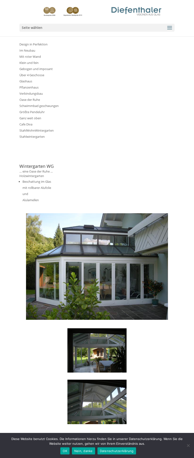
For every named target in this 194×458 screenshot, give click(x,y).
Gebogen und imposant (36, 69)
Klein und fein (29, 63)
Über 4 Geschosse (31, 75)
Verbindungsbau (31, 93)
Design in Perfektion (33, 44)
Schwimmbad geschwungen (39, 106)
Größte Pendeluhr (32, 112)
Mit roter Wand (30, 56)
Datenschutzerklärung (117, 451)
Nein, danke (83, 451)
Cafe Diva (25, 124)
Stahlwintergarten (32, 136)
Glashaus (25, 81)
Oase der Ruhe (29, 100)
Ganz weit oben (30, 118)
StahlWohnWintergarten (36, 130)
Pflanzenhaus (29, 87)
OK (65, 451)
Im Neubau (27, 50)
